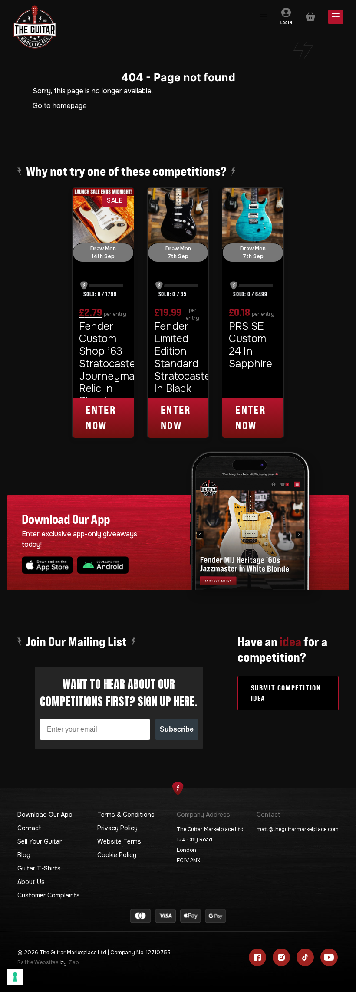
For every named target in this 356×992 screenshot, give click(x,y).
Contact (29, 828)
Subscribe (177, 729)
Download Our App (45, 814)
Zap (74, 962)
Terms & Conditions (126, 814)
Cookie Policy (116, 855)
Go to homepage (60, 105)
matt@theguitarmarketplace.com (298, 829)
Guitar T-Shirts (39, 868)
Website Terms (119, 841)
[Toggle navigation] (263, 17)
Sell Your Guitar (39, 841)
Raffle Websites (38, 962)
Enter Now (101, 418)
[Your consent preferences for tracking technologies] (15, 977)
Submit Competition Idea (286, 693)
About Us (31, 882)
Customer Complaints (48, 895)
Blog (23, 855)
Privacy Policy (117, 828)
